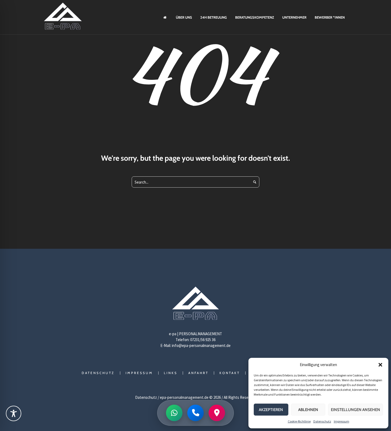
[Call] (195, 413)
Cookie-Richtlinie (299, 421)
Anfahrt (198, 373)
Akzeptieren (271, 409)
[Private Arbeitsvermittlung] (195, 304)
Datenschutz (322, 421)
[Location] (217, 413)
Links (170, 373)
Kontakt (229, 373)
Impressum (341, 421)
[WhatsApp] (174, 413)
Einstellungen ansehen (355, 409)
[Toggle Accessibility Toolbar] (13, 413)
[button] (380, 364)
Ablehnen (308, 409)
